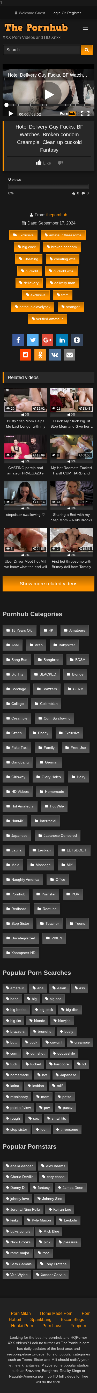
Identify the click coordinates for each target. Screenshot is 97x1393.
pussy (67, 1108)
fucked (35, 1064)
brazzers (17, 1031)
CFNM (78, 689)
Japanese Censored (60, 836)
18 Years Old (22, 630)
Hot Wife (57, 806)
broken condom (64, 247)
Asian (61, 988)
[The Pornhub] (40, 27)
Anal (15, 645)
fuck (13, 1064)
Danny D (17, 1187)
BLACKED (48, 674)
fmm (65, 295)
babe (14, 999)
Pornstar (49, 894)
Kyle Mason (41, 1220)
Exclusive (26, 235)
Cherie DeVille (22, 1177)
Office (60, 880)
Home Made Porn (56, 1313)
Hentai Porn (22, 1326)
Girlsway (18, 777)
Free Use (78, 748)
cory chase (56, 1177)
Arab (39, 645)
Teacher (52, 923)
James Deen (73, 1187)
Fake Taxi (19, 748)
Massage (43, 865)
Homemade (54, 792)
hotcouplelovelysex (34, 307)
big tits (15, 1021)
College (17, 704)
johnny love (19, 1199)
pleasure (70, 1242)
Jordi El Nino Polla (25, 1209)
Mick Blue (51, 1231)
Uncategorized (23, 938)
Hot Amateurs (22, 806)
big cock (29, 247)
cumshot (37, 1053)
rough (15, 1118)
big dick (72, 1010)
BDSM (80, 660)
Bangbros (51, 660)
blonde (39, 1021)
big (34, 999)
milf (60, 1086)
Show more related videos (49, 583)
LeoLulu (70, 1220)
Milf (69, 865)
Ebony (43, 733)
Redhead (18, 909)
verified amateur (49, 319)
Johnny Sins (52, 1199)
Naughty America (25, 880)
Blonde (78, 674)
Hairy (81, 777)
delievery (31, 283)
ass (82, 988)
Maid (15, 865)
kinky (14, 1220)
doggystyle (66, 1053)
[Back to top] (81, 1379)
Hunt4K (17, 821)
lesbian (38, 1086)
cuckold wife (63, 271)
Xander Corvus (53, 1275)
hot (44, 1075)
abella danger (21, 1166)
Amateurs (77, 630)
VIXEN (56, 938)
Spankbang (40, 1319)
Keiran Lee (62, 1209)
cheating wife (65, 259)
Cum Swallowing (57, 718)
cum (13, 1053)
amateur (17, 988)
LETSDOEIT (77, 850)
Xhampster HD (23, 953)
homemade (19, 1075)
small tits (59, 1118)
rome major (19, 1253)
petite (66, 1097)
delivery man (64, 283)
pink (47, 1242)
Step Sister (20, 923)
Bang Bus (19, 660)
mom (45, 1097)
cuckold (32, 271)
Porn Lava (51, 1326)
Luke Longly (20, 1231)
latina (14, 1086)
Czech (16, 733)
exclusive (38, 295)
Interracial (48, 821)
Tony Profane (56, 1264)
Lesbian (44, 850)
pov (47, 1108)
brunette (44, 1031)
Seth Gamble (21, 1264)
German (51, 762)
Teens (80, 923)
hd (84, 1064)
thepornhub (56, 215)
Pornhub (18, 894)
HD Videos (20, 792)
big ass (55, 999)
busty (68, 1031)
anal (40, 988)
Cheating (31, 259)
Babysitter (67, 645)
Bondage (18, 689)
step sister (18, 1129)
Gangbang (20, 762)
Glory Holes (51, 777)
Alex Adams (55, 1166)
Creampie (19, 718)
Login (56, 13)
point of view (20, 1108)
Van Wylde (19, 1275)
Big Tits (17, 674)
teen (44, 1129)
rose (46, 1253)
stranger (73, 307)
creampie (82, 1042)
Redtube (50, 909)
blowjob (64, 1021)
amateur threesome (65, 235)
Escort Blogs (72, 1319)
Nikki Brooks (20, 1242)
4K (51, 630)
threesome (69, 1129)
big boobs (18, 1010)
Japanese (19, 836)
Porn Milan (21, 1313)
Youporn (78, 1326)
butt (13, 1042)
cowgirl (56, 1042)
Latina (16, 850)
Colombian (49, 704)
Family (49, 748)
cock (33, 1042)
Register (74, 13)
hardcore (61, 1064)
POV (75, 894)
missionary (19, 1097)
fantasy (44, 1187)
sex (36, 1118)
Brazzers (49, 689)
